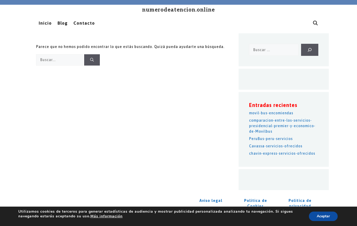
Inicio (45, 23)
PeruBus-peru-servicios (271, 139)
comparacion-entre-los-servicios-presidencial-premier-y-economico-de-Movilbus (282, 125)
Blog (62, 23)
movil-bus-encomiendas (271, 113)
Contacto (84, 23)
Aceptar (323, 216)
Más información (106, 216)
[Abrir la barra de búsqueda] (315, 23)
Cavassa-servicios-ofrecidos (275, 146)
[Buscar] (92, 60)
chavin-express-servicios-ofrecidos (282, 153)
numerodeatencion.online (178, 10)
